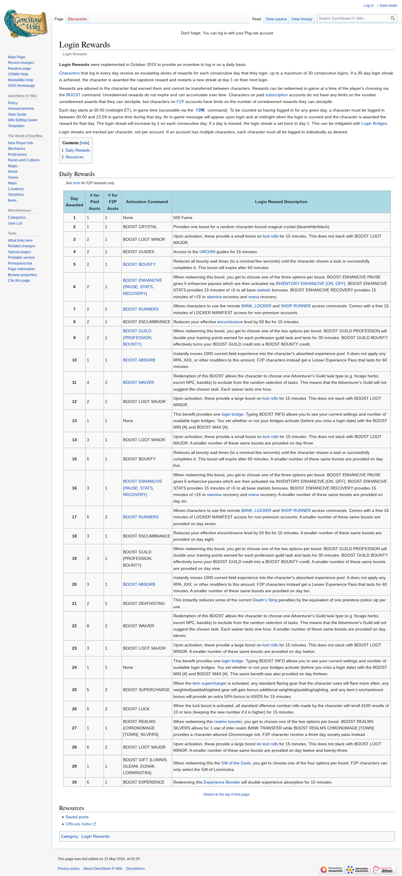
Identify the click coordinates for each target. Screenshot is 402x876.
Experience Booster (222, 782)
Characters (69, 73)
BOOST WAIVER (138, 382)
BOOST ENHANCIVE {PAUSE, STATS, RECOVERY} (142, 287)
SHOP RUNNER (296, 305)
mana (253, 296)
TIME (200, 110)
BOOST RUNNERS (141, 309)
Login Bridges (374, 123)
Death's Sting (265, 600)
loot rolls (270, 236)
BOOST (73, 94)
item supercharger (209, 683)
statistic (264, 290)
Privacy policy (69, 869)
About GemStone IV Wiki (102, 869)
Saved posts (77, 816)
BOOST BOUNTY (139, 264)
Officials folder (79, 824)
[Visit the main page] (25, 23)
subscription (276, 94)
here (76, 183)
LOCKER (263, 305)
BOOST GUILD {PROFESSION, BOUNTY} (137, 337)
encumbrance (230, 321)
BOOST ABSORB (139, 360)
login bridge (232, 414)
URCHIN (207, 251)
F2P (180, 101)
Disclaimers (135, 869)
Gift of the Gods (236, 763)
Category (69, 836)
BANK (246, 305)
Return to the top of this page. (227, 794)
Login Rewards (95, 836)
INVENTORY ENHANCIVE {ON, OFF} (310, 283)
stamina (214, 296)
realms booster (228, 721)
